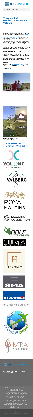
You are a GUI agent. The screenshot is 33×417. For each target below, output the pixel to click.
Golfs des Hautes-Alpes (15, 397)
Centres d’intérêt (15, 407)
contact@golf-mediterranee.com (16, 371)
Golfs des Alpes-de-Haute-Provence (16, 393)
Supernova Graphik (16, 413)
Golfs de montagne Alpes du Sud (16, 392)
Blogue (24, 400)
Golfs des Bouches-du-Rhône (16, 395)
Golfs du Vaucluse (15, 399)
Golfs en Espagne (10, 388)
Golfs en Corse (10, 396)
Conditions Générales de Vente (15, 403)
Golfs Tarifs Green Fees (12, 400)
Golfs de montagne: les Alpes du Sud (15, 404)
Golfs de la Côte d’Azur (16, 390)
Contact (15, 402)
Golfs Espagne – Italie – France (15, 406)
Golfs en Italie (22, 388)
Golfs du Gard (21, 396)
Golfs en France (15, 389)
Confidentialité (19, 415)
